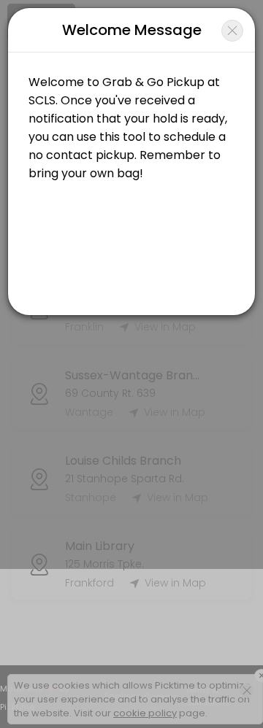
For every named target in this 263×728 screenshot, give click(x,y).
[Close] (232, 31)
